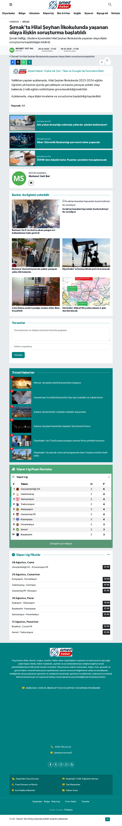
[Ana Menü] (10, 5)
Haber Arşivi (72, 790)
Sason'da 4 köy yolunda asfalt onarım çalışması (42, 819)
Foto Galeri (70, 801)
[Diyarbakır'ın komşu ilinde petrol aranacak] (86, 252)
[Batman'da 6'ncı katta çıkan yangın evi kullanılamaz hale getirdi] (36, 214)
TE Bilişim (68, 810)
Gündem (34, 13)
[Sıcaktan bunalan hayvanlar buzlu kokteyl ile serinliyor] (86, 203)
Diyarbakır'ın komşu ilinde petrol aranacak (86, 269)
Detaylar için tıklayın (61, 543)
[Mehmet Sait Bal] (19, 178)
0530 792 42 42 (63, 747)
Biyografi (102, 13)
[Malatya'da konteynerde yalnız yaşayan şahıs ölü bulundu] (36, 252)
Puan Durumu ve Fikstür (26, 784)
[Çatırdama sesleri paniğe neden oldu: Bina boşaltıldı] (36, 291)
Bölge (22, 13)
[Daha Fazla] (29, 62)
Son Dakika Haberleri (25, 790)
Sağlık (77, 13)
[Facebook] (50, 764)
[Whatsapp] (66, 764)
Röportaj (48, 13)
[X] (55, 764)
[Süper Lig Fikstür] (108, 555)
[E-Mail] (31, 182)
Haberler (14, 22)
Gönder (18, 355)
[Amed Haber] (60, 4)
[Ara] (110, 5)
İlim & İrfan (63, 13)
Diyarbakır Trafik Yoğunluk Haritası (82, 779)
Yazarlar (85, 801)
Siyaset (88, 13)
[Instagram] (61, 764)
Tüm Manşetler (73, 784)
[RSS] (71, 764)
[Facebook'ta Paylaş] (13, 62)
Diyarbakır (8, 13)
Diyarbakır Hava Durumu (27, 779)
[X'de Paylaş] (18, 62)
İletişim (115, 13)
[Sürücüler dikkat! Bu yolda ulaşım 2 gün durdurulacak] (86, 291)
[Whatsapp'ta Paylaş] (23, 62)
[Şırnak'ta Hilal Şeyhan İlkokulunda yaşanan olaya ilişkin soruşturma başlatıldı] (61, 57)
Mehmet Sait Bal (39, 176)
